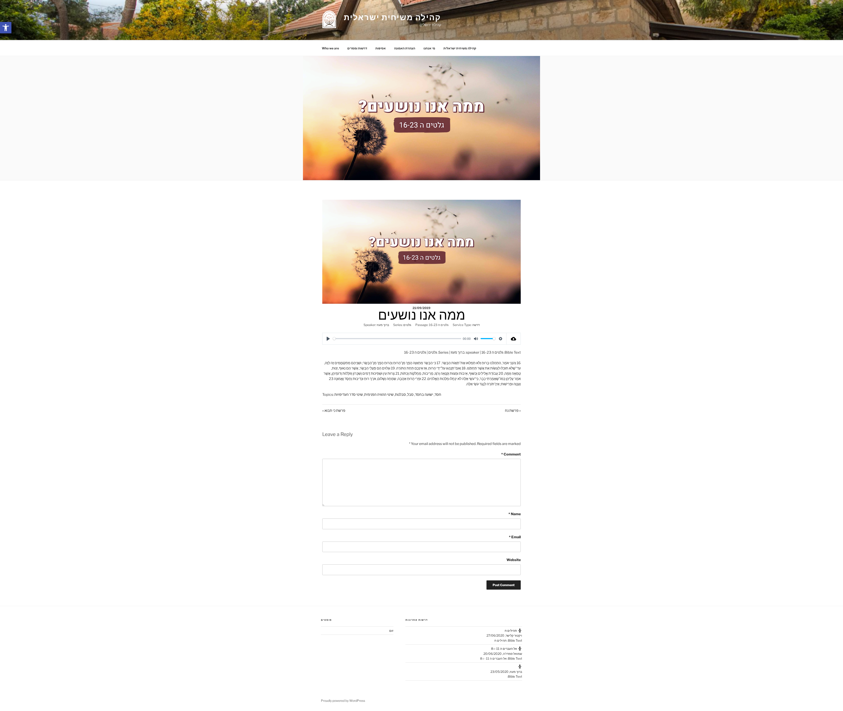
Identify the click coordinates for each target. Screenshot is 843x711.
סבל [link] (410, 394)
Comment (511, 454)
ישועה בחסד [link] (424, 394)
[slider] (397, 339)
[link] (5, 27)
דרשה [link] (476, 325)
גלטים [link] (407, 325)
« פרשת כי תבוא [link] (333, 411)
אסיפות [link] (380, 48)
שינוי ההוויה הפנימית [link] (379, 394)
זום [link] (391, 630)
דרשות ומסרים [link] (357, 48)
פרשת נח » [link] (513, 411)
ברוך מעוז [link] (383, 325)
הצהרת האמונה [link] (404, 48)
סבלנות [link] (400, 394)
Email (515, 537)
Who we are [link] (330, 48)
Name (514, 514)
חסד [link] (437, 394)
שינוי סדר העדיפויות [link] (348, 394)
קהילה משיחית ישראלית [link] (392, 17)
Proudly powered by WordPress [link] (343, 700)
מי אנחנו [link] (429, 48)
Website (513, 560)
